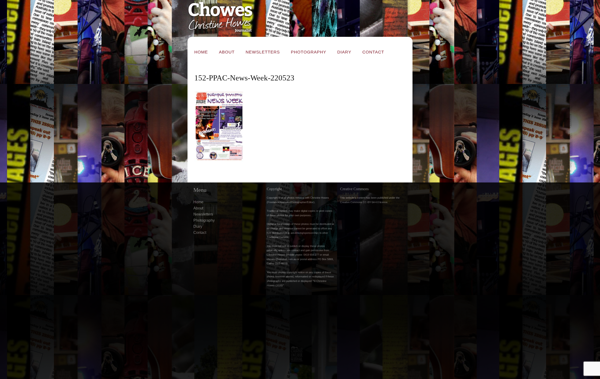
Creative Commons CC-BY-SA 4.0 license (363, 202)
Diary (344, 52)
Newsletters (263, 52)
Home (201, 52)
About (227, 52)
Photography (308, 52)
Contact (373, 52)
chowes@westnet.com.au (281, 259)
